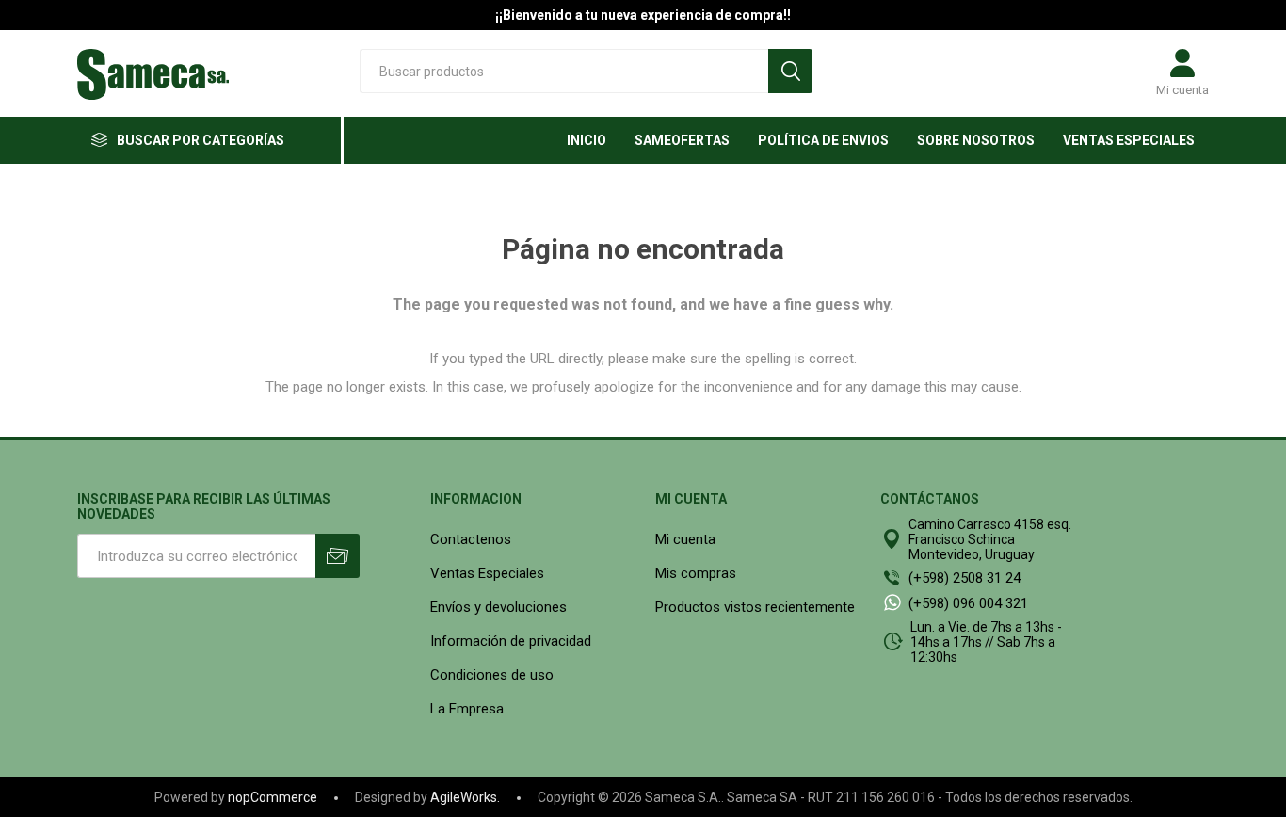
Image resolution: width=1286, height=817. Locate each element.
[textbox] (564, 71)
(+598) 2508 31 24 (964, 577)
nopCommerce (272, 797)
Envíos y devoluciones (498, 607)
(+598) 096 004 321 (968, 603)
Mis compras (695, 573)
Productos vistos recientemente (755, 607)
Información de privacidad (510, 641)
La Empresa (467, 708)
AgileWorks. (465, 797)
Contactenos (470, 539)
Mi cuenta (1182, 90)
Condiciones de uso (492, 674)
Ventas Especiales (487, 573)
